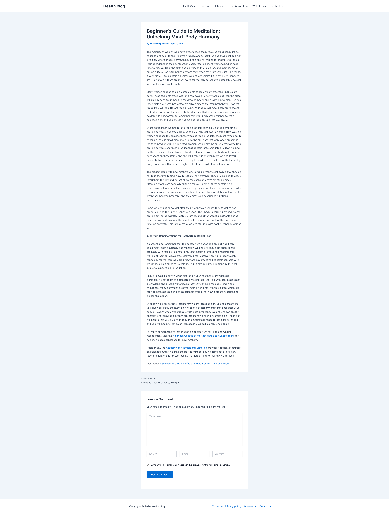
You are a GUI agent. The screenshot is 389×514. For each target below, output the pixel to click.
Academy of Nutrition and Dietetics (186, 347)
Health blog (114, 6)
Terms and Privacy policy (226, 506)
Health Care (189, 6)
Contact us (277, 6)
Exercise (205, 6)
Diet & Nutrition (239, 6)
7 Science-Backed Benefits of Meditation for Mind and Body (194, 363)
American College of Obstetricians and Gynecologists (203, 335)
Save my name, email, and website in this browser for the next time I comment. (190, 464)
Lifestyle (220, 6)
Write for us (259, 6)
